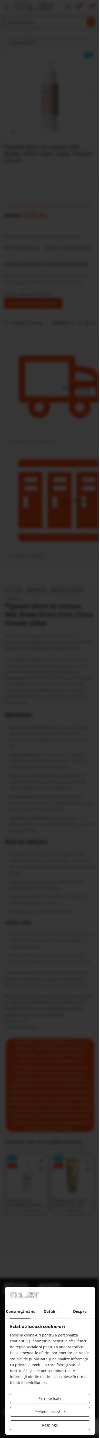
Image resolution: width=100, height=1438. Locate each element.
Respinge (50, 1425)
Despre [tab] (80, 1311)
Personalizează (50, 1411)
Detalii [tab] (50, 1311)
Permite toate (50, 1398)
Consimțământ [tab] (20, 1311)
